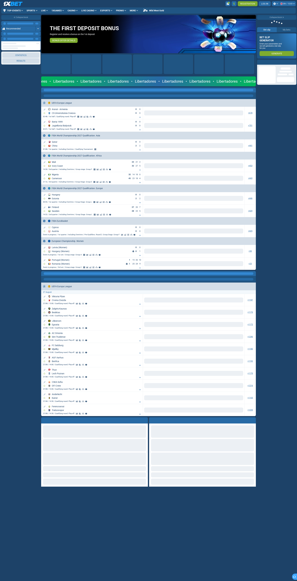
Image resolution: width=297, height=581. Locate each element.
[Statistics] (84, 116)
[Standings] (107, 169)
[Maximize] (38, 23)
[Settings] (275, 3)
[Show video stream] (78, 116)
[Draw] (90, 116)
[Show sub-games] (140, 117)
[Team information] (97, 116)
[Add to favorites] (44, 113)
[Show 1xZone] (81, 116)
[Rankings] (94, 116)
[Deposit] (234, 3)
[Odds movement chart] (87, 116)
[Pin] (44, 110)
